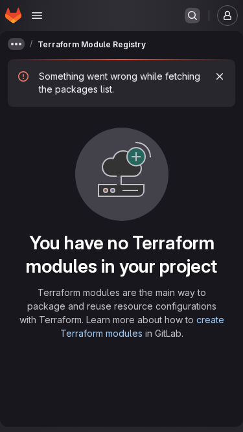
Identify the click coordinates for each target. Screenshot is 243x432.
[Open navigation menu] (37, 15)
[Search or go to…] (192, 15)
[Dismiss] (219, 76)
